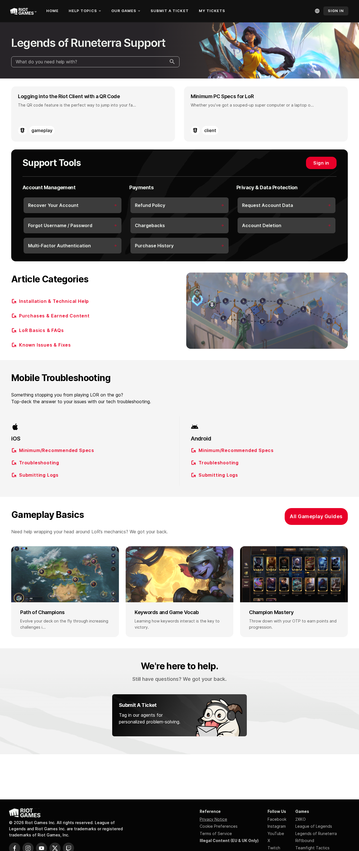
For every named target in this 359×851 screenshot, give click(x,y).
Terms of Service (216, 833)
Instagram (277, 826)
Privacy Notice (213, 819)
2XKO (300, 819)
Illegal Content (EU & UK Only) (229, 840)
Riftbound (304, 840)
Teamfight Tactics (312, 847)
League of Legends (313, 826)
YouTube (276, 833)
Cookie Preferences (219, 826)
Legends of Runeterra (316, 833)
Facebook (277, 819)
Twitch (274, 847)
